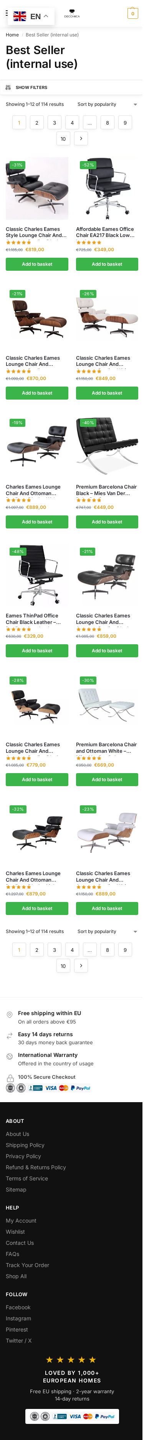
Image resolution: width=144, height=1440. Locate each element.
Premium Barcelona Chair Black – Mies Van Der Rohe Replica (106, 490)
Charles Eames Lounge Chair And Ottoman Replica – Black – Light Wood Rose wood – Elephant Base (33, 876)
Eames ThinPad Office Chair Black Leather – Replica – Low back (32, 618)
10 (63, 139)
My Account (21, 1220)
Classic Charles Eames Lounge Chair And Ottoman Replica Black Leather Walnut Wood (103, 618)
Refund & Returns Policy (36, 1167)
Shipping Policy (25, 1145)
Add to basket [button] (37, 264)
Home (12, 35)
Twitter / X (19, 1340)
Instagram (18, 1318)
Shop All (16, 1276)
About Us (17, 1134)
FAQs (12, 1254)
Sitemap (16, 1189)
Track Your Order (27, 1265)
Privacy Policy (23, 1156)
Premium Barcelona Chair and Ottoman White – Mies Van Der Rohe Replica (106, 747)
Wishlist (15, 1231)
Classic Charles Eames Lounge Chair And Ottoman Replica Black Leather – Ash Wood (33, 747)
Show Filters (32, 87)
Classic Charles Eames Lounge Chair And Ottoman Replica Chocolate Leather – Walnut (33, 361)
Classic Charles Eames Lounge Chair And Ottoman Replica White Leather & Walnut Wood (104, 361)
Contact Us (20, 1242)
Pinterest (17, 1329)
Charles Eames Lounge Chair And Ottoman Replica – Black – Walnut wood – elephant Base (34, 490)
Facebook (18, 1307)
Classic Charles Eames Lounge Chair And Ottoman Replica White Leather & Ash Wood (103, 876)
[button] (132, 13)
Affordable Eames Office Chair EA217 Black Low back (105, 232)
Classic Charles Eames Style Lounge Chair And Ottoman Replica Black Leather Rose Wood (34, 232)
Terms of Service (27, 1178)
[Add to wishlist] (53, 167)
